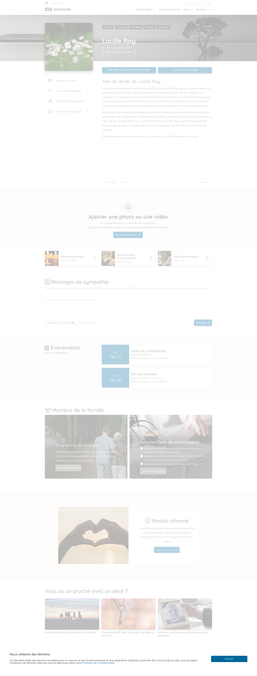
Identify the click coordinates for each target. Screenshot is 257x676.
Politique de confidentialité (98, 662)
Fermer (229, 658)
